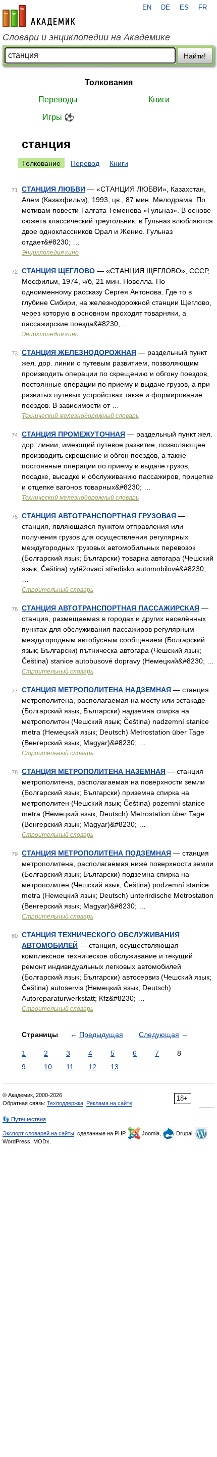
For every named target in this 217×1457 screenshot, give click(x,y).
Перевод (85, 163)
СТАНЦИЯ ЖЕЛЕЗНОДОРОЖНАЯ (79, 352)
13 (115, 1067)
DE (165, 7)
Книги (159, 99)
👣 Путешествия (24, 1119)
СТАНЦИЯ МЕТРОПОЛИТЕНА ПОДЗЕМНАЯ (96, 853)
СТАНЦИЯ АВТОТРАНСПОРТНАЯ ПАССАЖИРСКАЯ (110, 608)
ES (184, 7)
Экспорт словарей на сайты (38, 1133)
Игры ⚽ (58, 117)
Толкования (109, 82)
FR (202, 7)
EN (146, 7)
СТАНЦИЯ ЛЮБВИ (53, 189)
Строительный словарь (57, 589)
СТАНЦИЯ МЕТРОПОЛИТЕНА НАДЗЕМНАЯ (96, 690)
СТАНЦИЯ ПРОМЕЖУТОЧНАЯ (73, 434)
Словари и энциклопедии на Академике (86, 37)
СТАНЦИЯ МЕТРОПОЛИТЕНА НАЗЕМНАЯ (94, 771)
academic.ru (39, 16)
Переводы (58, 99)
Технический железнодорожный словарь (80, 415)
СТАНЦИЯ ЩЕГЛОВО (58, 271)
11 (70, 1067)
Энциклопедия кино (50, 252)
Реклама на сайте (109, 1103)
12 (92, 1067)
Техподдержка (65, 1103)
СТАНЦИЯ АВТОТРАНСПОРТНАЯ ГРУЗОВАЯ (99, 516)
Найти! (195, 56)
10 (48, 1067)
